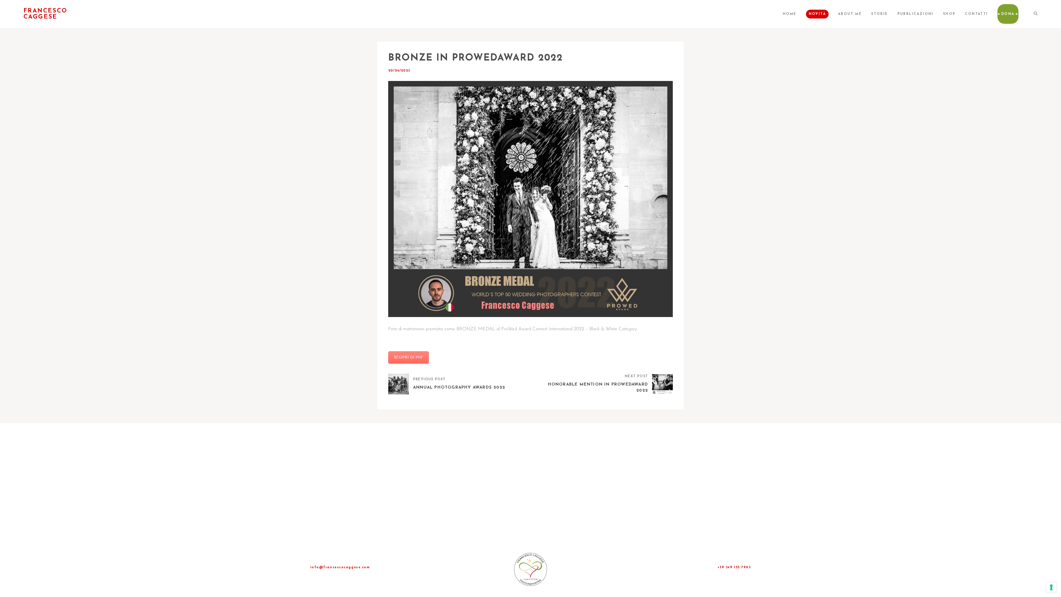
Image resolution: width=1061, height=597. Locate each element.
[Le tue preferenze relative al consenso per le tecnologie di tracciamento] (1051, 587)
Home (790, 14)
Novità (817, 14)
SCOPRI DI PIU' (408, 357)
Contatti (976, 14)
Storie (879, 14)
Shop (949, 14)
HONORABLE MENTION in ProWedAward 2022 (598, 388)
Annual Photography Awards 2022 (459, 388)
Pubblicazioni (915, 14)
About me (850, 14)
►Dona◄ (1007, 14)
